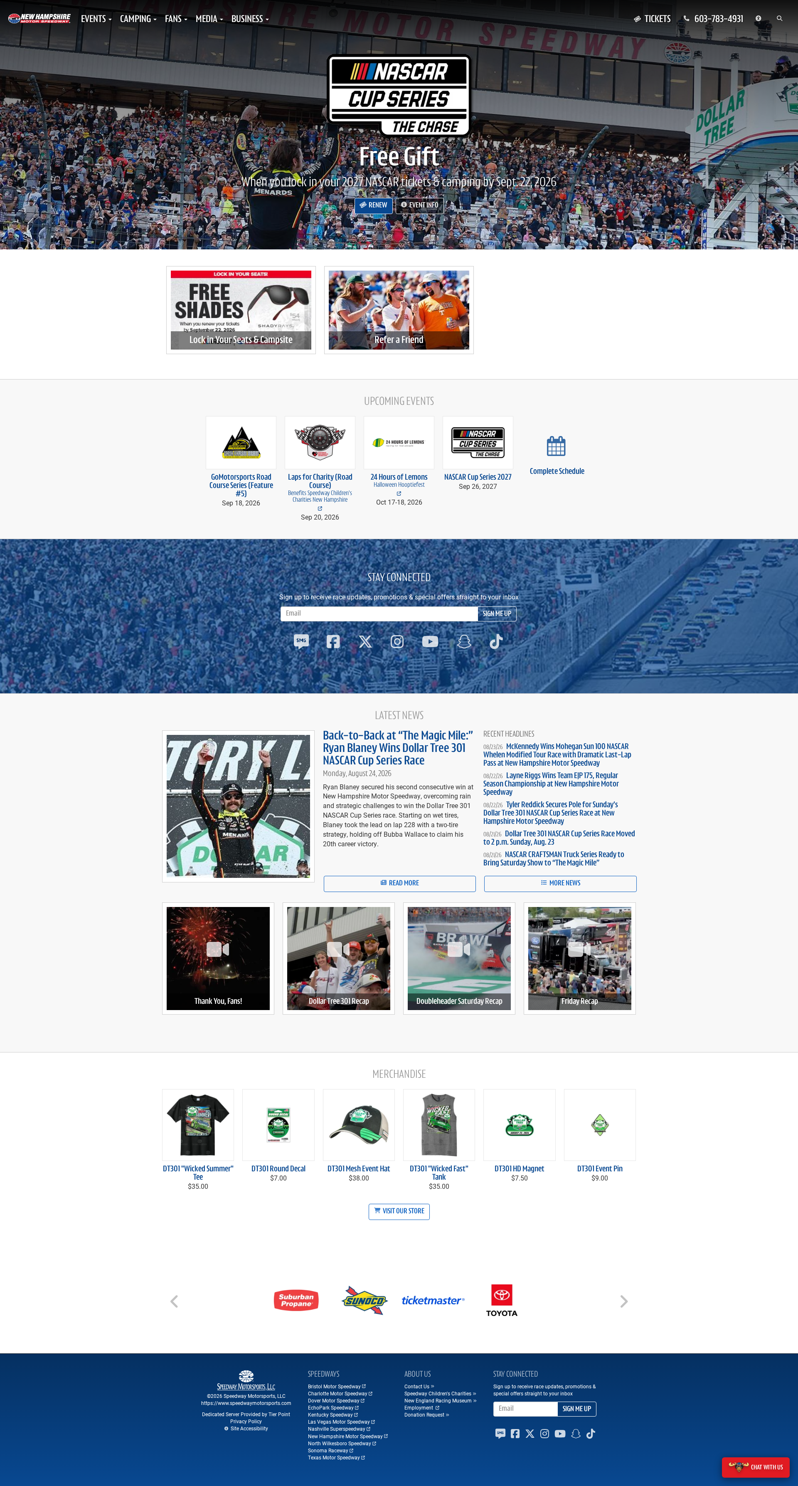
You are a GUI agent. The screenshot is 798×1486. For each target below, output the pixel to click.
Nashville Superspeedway (336, 1428)
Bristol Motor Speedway (334, 1386)
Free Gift (399, 158)
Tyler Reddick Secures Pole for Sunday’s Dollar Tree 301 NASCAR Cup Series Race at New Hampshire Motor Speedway (550, 813)
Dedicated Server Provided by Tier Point (246, 1414)
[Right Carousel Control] (623, 1304)
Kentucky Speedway (330, 1414)
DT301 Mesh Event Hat (359, 1169)
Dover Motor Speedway (334, 1400)
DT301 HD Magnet (519, 1169)
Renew (377, 205)
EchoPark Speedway (331, 1407)
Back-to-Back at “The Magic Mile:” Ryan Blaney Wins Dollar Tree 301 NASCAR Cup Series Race (398, 749)
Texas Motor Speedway (334, 1457)
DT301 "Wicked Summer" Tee (198, 1173)
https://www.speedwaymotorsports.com (246, 1403)
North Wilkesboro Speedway (339, 1443)
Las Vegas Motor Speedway (339, 1421)
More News (564, 883)
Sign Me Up (497, 614)
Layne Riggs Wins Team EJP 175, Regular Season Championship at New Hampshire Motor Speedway (551, 784)
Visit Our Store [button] (403, 1211)
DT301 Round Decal (278, 1169)
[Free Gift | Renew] (399, 95)
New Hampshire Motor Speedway (345, 1436)
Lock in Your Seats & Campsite (241, 340)
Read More (403, 883)
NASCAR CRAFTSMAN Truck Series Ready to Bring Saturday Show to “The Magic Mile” (553, 859)
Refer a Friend (399, 340)
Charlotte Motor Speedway (337, 1393)
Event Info (423, 205)
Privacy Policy (246, 1421)
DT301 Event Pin (600, 1169)
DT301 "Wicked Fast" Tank (439, 1173)
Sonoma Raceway (328, 1450)
